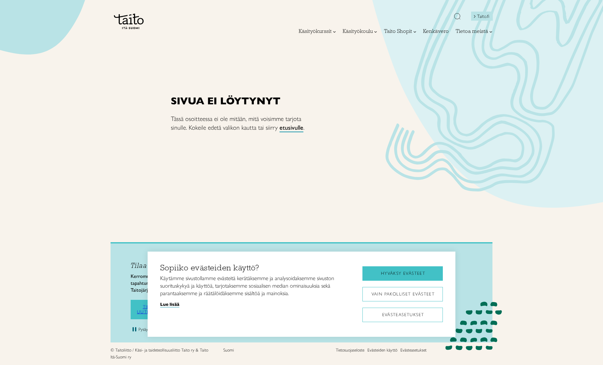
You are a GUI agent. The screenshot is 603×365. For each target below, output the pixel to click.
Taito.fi (483, 16)
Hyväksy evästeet (403, 273)
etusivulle (291, 127)
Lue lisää (169, 304)
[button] (457, 17)
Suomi (228, 350)
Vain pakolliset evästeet (403, 294)
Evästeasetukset (403, 314)
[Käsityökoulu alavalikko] (375, 31)
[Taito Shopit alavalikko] (414, 31)
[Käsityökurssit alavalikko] (334, 31)
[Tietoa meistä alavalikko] (490, 31)
